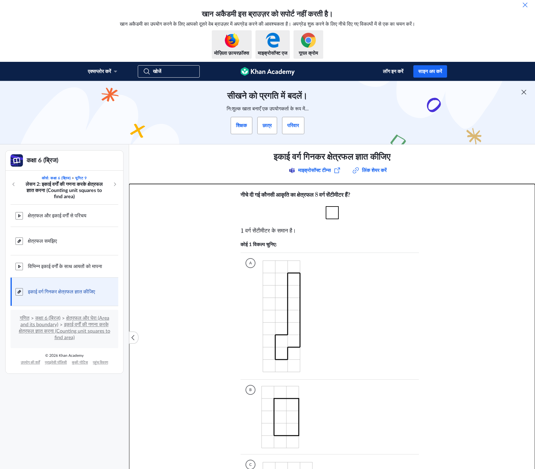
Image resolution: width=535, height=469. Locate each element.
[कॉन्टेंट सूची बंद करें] (134, 337)
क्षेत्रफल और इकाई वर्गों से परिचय (57, 215)
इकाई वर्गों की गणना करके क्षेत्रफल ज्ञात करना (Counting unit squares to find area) (64, 331)
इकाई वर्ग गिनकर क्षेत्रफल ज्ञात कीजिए (61, 291)
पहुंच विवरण (100, 362)
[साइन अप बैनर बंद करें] (524, 92)
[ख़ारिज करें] (525, 5)
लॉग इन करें (393, 71)
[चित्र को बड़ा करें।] (332, 212)
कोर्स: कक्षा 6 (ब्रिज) (56, 178)
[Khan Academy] (268, 71)
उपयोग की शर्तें (30, 362)
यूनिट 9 (81, 178)
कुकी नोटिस (80, 362)
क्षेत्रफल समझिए (42, 241)
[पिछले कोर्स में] (13, 184)
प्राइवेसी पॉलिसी (56, 362)
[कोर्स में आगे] (115, 184)
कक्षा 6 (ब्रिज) (47, 318)
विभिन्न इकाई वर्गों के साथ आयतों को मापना (65, 266)
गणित (24, 318)
